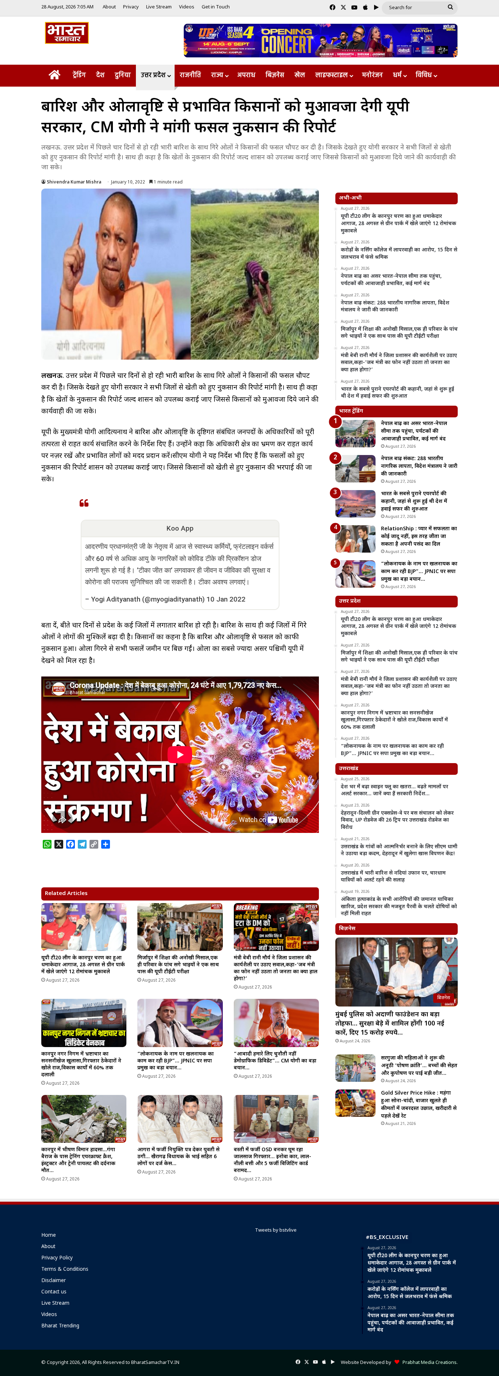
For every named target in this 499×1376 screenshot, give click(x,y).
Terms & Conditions (64, 1269)
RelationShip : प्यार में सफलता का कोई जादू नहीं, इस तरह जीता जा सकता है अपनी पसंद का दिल (419, 537)
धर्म (397, 75)
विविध (424, 75)
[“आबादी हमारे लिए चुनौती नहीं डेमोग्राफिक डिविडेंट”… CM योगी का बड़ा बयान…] (276, 1023)
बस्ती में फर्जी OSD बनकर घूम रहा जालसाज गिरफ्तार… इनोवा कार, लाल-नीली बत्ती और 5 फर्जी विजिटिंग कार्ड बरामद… (272, 1160)
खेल (299, 75)
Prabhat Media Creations (428, 1363)
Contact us (53, 1292)
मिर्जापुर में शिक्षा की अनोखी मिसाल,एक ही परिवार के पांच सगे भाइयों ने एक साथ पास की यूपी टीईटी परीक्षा (178, 965)
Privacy (131, 7)
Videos (186, 7)
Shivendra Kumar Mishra (74, 182)
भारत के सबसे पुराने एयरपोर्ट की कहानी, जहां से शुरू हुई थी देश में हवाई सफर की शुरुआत (414, 501)
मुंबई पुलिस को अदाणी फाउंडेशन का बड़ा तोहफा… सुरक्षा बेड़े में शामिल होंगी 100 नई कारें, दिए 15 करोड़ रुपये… (389, 1024)
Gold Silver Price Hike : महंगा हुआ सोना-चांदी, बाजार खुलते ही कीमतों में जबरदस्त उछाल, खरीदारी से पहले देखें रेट (419, 1105)
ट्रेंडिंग (79, 75)
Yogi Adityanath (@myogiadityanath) (148, 599)
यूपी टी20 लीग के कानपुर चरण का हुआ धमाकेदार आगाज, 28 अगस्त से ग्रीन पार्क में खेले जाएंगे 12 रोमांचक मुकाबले (83, 965)
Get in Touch (216, 7)
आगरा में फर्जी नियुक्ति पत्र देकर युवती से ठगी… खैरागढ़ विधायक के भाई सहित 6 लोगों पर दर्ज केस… (178, 1156)
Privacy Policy (57, 1258)
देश (100, 75)
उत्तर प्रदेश (153, 75)
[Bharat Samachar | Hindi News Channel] (66, 33)
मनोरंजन (372, 75)
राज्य (217, 75)
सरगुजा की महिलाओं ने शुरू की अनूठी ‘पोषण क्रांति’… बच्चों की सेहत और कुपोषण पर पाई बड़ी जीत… (419, 1066)
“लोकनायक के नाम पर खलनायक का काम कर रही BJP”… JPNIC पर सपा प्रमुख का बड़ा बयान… (175, 1061)
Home (48, 1235)
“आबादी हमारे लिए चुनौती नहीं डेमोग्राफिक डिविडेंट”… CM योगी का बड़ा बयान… (275, 1061)
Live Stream (159, 7)
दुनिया (123, 75)
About (109, 7)
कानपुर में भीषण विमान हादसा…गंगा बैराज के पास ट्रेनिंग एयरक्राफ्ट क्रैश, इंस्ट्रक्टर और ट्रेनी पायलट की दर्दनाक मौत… (78, 1160)
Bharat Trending (60, 1326)
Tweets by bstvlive (276, 1230)
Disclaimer (53, 1281)
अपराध (246, 75)
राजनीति (190, 75)
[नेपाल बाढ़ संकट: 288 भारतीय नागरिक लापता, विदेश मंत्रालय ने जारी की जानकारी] (355, 468)
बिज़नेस (275, 75)
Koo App (180, 528)
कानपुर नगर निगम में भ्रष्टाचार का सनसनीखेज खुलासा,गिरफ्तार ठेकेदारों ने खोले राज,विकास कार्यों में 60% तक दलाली (81, 1065)
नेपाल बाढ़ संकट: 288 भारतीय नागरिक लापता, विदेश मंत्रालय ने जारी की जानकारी (419, 466)
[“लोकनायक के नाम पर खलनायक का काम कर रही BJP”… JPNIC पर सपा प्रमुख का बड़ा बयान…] (179, 1023)
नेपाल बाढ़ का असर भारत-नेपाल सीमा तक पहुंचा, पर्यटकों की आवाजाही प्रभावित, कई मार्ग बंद (414, 431)
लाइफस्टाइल (331, 75)
